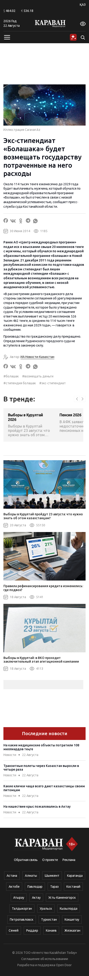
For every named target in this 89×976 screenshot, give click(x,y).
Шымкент (52, 875)
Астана (12, 875)
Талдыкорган (22, 908)
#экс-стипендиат (52, 383)
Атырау (18, 897)
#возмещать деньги (37, 376)
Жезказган (72, 930)
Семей (13, 930)
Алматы (31, 875)
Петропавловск (21, 919)
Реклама (69, 860)
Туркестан (49, 919)
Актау (36, 897)
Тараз (54, 886)
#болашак (11, 376)
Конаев (51, 930)
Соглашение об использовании (44, 959)
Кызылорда (68, 908)
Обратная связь (26, 860)
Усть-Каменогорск (62, 897)
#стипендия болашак (19, 383)
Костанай (73, 886)
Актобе (14, 886)
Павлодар (34, 886)
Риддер (32, 930)
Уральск (46, 908)
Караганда (75, 875)
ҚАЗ (83, 4)
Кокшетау (72, 919)
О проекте (50, 860)
